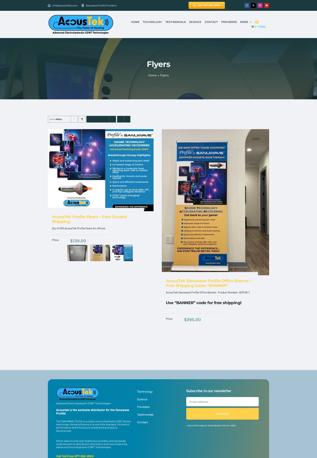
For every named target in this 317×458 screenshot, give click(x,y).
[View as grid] (120, 119)
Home (152, 75)
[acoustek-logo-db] (81, 15)
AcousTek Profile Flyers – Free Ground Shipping (89, 219)
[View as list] (127, 119)
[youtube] (266, 5)
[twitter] (253, 5)
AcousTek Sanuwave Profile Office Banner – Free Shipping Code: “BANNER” (209, 283)
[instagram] (260, 5)
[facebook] (246, 5)
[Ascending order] (82, 119)
